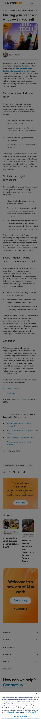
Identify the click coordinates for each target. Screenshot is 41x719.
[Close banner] (36, 693)
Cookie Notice (12, 712)
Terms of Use (33, 712)
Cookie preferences (20, 716)
